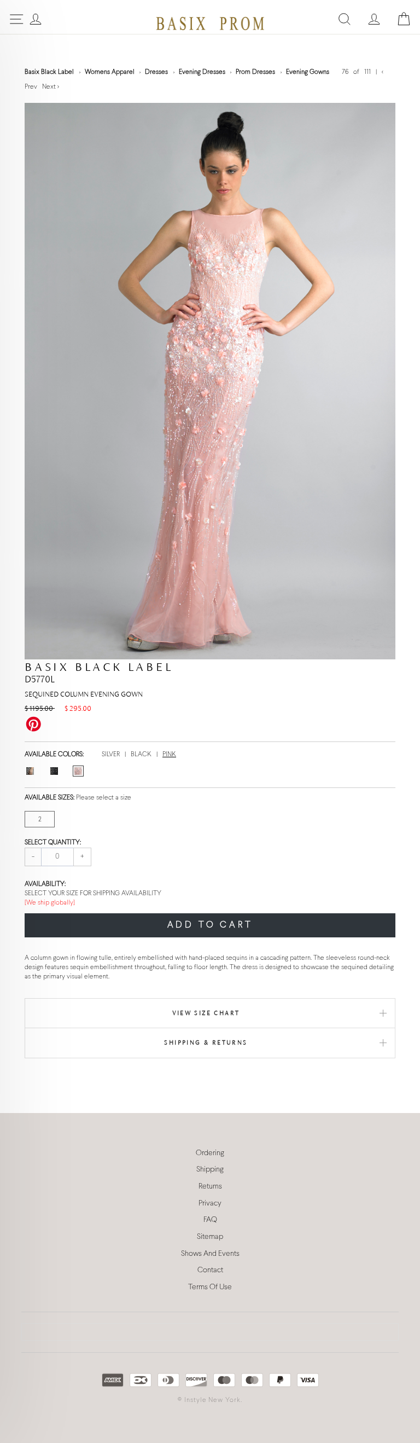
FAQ (210, 1220)
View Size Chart (206, 1013)
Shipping (210, 1169)
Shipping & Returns (205, 1042)
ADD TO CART (210, 925)
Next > (50, 87)
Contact (210, 1270)
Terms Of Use (210, 1287)
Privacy (210, 1203)
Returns (210, 1186)
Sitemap (210, 1237)
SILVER (111, 754)
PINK (169, 754)
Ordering (210, 1153)
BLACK (142, 754)
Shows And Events (210, 1253)
